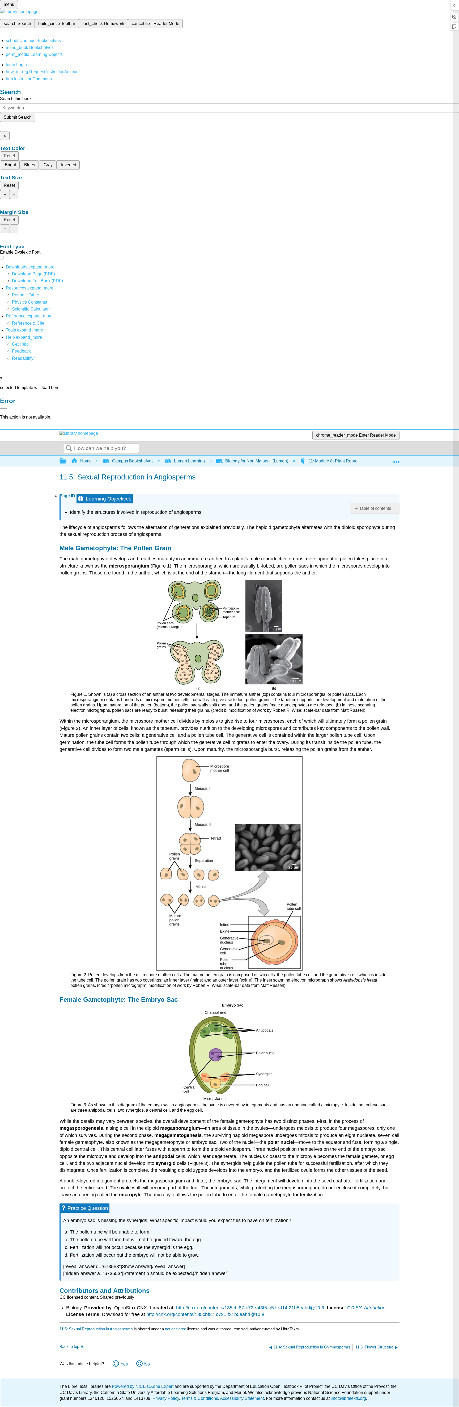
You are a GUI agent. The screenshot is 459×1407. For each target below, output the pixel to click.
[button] (21, 351)
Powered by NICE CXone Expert (143, 1386)
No (147, 1364)
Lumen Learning (189, 461)
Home (86, 461)
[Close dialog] (3, 408)
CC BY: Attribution (366, 1307)
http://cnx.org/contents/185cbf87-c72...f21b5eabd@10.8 (205, 1314)
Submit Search (18, 117)
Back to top (69, 1346)
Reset (9, 156)
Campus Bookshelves (133, 461)
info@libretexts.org (348, 1398)
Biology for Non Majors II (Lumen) (256, 461)
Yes (124, 1364)
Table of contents (375, 508)
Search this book (16, 98)
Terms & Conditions (199, 1398)
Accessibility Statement (242, 1398)
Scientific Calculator (31, 309)
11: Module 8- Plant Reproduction (340, 461)
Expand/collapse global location (396, 460)
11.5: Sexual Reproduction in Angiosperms (96, 1329)
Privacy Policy (165, 1398)
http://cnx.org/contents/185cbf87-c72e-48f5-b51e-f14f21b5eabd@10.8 (250, 1307)
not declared (176, 1329)
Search (69, 448)
